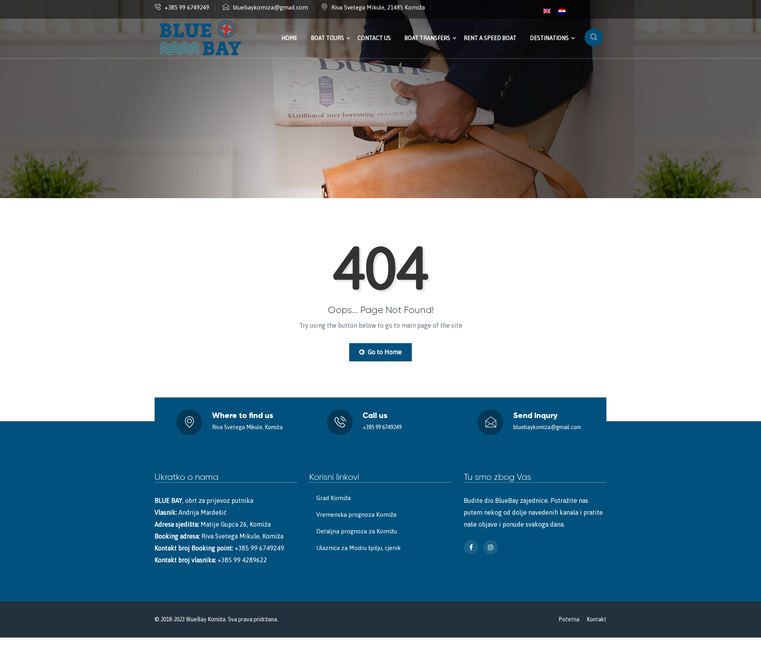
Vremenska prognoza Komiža (356, 514)
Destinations (549, 38)
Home (289, 38)
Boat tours (327, 38)
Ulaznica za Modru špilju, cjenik (358, 547)
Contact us (374, 38)
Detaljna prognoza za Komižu (356, 531)
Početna (568, 619)
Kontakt (596, 619)
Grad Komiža (333, 498)
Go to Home (384, 351)
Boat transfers (427, 38)
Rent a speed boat (490, 38)
